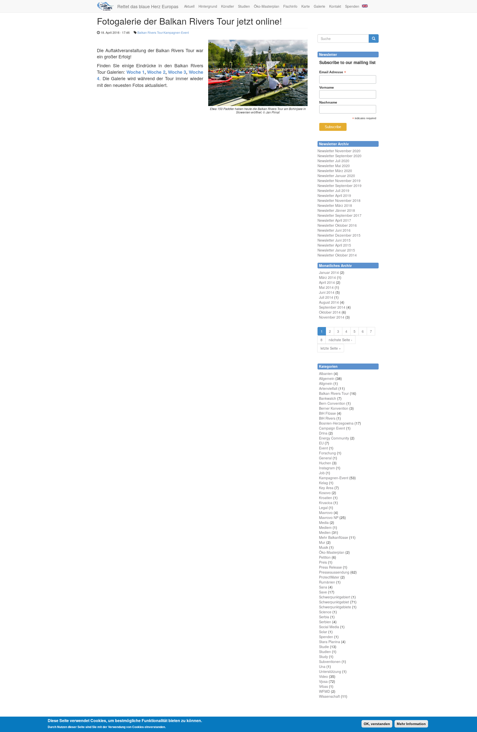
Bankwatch (327, 398)
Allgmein (325, 383)
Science (325, 611)
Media (324, 522)
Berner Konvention (333, 408)
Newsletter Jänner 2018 (336, 210)
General (325, 457)
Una (322, 666)
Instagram (327, 467)
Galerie (319, 6)
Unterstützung (330, 671)
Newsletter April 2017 (334, 220)
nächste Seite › (340, 339)
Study (323, 656)
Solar (323, 631)
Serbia (324, 616)
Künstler (227, 6)
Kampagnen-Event (176, 32)
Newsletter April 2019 (334, 195)
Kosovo (325, 492)
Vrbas (323, 686)
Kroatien (325, 497)
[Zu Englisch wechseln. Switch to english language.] (364, 5)
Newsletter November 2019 (339, 180)
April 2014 (327, 282)
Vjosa (323, 681)
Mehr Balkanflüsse (333, 537)
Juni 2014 (326, 292)
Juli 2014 (326, 297)
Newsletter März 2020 (335, 170)
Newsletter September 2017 (339, 215)
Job (322, 472)
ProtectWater (329, 577)
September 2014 (332, 307)
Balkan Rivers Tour (150, 32)
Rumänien (327, 582)
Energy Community (334, 438)
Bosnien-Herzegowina (336, 423)
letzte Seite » (330, 348)
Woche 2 (156, 72)
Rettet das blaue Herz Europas (147, 6)
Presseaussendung (334, 572)
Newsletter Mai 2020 (334, 165)
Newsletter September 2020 (339, 155)
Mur (322, 542)
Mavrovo (326, 512)
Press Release (330, 567)
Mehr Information (411, 724)
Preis (323, 562)
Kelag (323, 482)
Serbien (325, 621)
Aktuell (189, 6)
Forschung (327, 452)
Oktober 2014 (330, 312)
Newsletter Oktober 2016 (337, 225)
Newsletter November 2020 (339, 150)
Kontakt (335, 6)
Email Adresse (332, 72)
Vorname (326, 87)
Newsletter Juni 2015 (334, 240)
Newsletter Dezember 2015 (339, 235)
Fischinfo (290, 6)
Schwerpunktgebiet (334, 601)
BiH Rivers (327, 418)
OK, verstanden (377, 724)
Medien (325, 532)
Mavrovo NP (328, 517)
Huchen (325, 462)
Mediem (325, 527)
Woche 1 (135, 72)
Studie (324, 646)
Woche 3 (177, 72)
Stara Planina (329, 641)
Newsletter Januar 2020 (336, 175)
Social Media (329, 626)
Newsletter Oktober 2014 (337, 255)
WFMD (324, 691)
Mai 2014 (326, 287)
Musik (323, 547)
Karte (305, 6)
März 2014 (327, 277)
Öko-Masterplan (266, 6)
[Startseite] (107, 6)
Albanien (326, 373)
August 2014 (329, 302)
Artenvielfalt (328, 388)
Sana (323, 587)
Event (323, 447)
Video (323, 676)
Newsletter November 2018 (339, 200)
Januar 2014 (329, 272)
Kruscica (325, 502)
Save (323, 591)
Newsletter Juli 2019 (333, 190)
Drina (323, 433)
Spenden (352, 6)
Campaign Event (332, 428)
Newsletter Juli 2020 (333, 160)
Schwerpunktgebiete (335, 606)
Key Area (326, 487)
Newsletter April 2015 (334, 245)
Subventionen (330, 661)
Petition (325, 557)
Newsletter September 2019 (339, 185)
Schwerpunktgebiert (334, 596)
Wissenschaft (329, 696)
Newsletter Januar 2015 (336, 250)
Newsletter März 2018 (335, 205)
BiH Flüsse (327, 413)
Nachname (328, 102)
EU (321, 442)
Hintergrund (208, 6)
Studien (244, 6)
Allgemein (326, 378)
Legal (323, 507)
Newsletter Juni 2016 (334, 230)
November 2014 (331, 317)
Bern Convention (332, 403)
